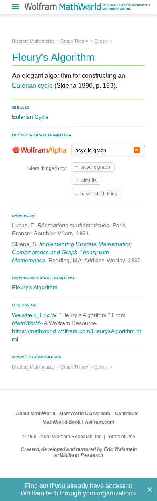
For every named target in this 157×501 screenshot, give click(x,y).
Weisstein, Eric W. (35, 315)
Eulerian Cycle (30, 117)
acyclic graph (95, 167)
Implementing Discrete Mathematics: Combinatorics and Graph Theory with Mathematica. (72, 252)
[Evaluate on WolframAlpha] (136, 150)
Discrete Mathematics (33, 41)
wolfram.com (99, 422)
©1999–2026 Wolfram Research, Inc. (62, 436)
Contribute (127, 413)
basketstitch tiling (99, 194)
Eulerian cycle (32, 85)
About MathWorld (35, 413)
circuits (88, 180)
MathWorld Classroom (84, 413)
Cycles (101, 41)
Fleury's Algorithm (35, 287)
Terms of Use (121, 436)
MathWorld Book (62, 422)
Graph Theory (74, 41)
